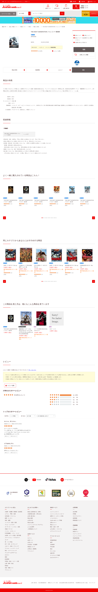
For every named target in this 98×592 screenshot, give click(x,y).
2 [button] (43, 217)
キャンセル (53, 551)
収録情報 (37, 70)
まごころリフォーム (77, 540)
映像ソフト (23, 26)
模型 (6, 557)
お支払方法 (30, 520)
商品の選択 (30, 518)
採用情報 (75, 518)
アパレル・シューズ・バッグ (12, 548)
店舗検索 (75, 529)
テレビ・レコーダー (10, 524)
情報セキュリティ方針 (53, 582)
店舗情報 (83, 1)
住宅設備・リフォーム (10, 516)
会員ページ (48, 8)
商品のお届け (31, 522)
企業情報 (74, 1)
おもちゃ (7, 554)
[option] (10, 194)
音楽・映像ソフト (9, 567)
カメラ (6, 539)
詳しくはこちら (32, 370)
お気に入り (57, 8)
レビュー (60, 70)
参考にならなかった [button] (14, 436)
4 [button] (46, 217)
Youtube (38, 479)
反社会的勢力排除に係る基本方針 (66, 582)
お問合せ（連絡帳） (32, 548)
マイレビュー (31, 551)
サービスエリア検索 (55, 555)
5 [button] (48, 217)
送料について (87, 35)
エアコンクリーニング (55, 531)
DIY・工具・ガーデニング (11, 544)
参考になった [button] (7, 436)
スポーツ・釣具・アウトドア (12, 546)
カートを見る (76, 7)
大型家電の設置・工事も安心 (34, 513)
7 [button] (51, 217)
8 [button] (52, 217)
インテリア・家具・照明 (11, 522)
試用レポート (53, 522)
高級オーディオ (8, 529)
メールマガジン (69, 479)
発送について (78, 35)
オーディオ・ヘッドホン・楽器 (12, 526)
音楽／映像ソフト (13, 26)
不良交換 (52, 546)
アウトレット (8, 570)
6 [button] (49, 217)
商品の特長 (14, 70)
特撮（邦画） (36, 26)
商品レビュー (53, 524)
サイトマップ (92, 582)
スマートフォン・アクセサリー (12, 537)
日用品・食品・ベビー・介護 (12, 561)
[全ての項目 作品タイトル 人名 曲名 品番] (24, 13)
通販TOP (4, 26)
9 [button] (54, 217)
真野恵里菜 (33, 36)
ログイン (30, 538)
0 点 (85, 5)
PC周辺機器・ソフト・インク (12, 533)
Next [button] (93, 217)
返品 (51, 548)
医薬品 (6, 565)
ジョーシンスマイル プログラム (35, 524)
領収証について (31, 546)
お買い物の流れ (31, 516)
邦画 (29, 26)
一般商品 (82, 5)
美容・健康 (7, 520)
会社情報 (75, 511)
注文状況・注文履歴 (32, 544)
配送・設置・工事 (54, 526)
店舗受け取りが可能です (81, 42)
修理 (51, 542)
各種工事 (52, 553)
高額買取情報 (76, 538)
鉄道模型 (7, 559)
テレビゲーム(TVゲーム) (11, 552)
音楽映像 (82, 7)
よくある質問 (31, 526)
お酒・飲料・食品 (9, 563)
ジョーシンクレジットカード (57, 513)
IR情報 (74, 513)
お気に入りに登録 (84, 54)
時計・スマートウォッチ (11, 550)
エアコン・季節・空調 (10, 513)
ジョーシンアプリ (77, 536)
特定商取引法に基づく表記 (82, 582)
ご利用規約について (32, 529)
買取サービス (93, 1)
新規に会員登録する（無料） (34, 511)
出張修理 (52, 544)
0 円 (87, 5)
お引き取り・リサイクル (56, 529)
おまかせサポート (54, 557)
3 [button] (45, 217)
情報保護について (77, 520)
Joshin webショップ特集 (56, 520)
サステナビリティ (77, 516)
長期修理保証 (53, 540)
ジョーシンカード (54, 511)
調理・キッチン (8, 518)
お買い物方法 (66, 8)
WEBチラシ (75, 531)
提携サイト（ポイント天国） (57, 516)
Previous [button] (4, 217)
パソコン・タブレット (10, 531)
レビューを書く (57, 51)
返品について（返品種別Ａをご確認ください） (83, 39)
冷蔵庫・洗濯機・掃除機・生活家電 (13, 511)
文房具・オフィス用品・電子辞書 (13, 535)
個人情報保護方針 (42, 582)
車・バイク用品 (8, 542)
